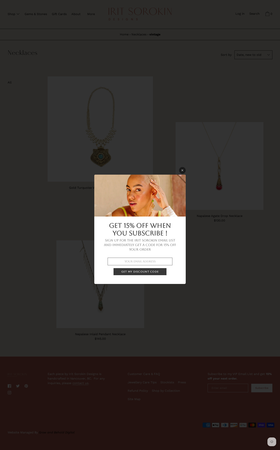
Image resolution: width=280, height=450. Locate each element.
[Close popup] (182, 170)
